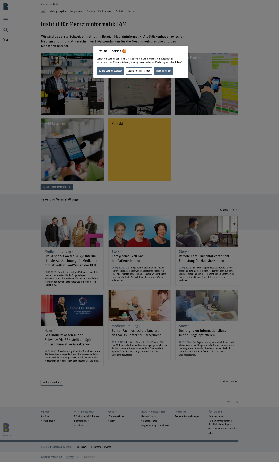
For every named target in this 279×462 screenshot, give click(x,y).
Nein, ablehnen (163, 71)
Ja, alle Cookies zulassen (110, 71)
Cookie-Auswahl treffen (138, 71)
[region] (140, 62)
